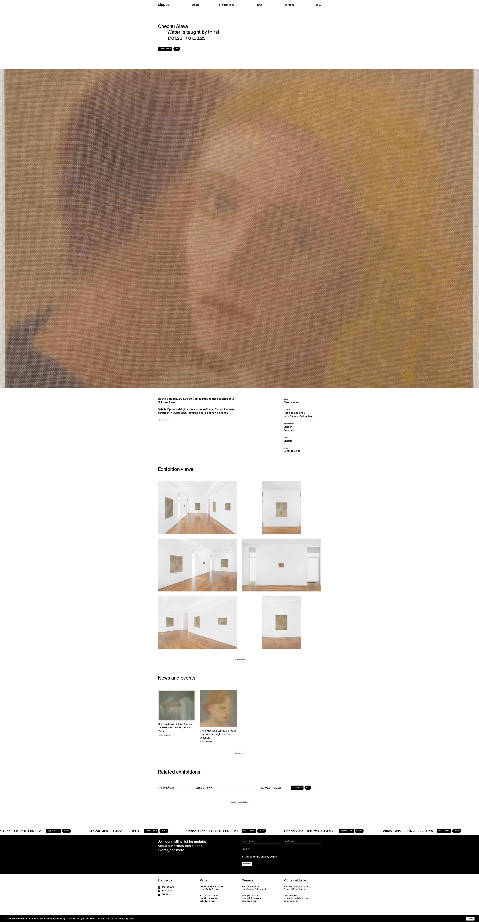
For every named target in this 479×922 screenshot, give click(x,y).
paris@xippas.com (208, 898)
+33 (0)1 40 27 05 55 (209, 895)
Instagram (168, 887)
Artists (195, 4)
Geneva (247, 880)
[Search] (320, 4)
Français (289, 430)
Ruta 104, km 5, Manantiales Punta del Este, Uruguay (297, 888)
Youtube (167, 894)
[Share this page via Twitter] (288, 451)
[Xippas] (164, 4)
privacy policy (127, 918)
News (259, 4)
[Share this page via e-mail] (285, 451)
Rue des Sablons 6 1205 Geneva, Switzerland (298, 414)
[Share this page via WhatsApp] (295, 451)
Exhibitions (227, 4)
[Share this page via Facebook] (292, 451)
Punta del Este (295, 880)
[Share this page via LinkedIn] (299, 451)
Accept (470, 919)
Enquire (288, 440)
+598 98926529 (291, 895)
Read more (163, 420)
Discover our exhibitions (239, 802)
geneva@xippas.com (251, 898)
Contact (289, 4)
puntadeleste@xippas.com (296, 898)
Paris (203, 880)
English (288, 426)
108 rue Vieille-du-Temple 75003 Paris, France (211, 888)
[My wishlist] (317, 4)
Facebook (168, 890)
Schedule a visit (207, 901)
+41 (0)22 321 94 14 (250, 895)
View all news (239, 754)
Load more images (239, 660)
